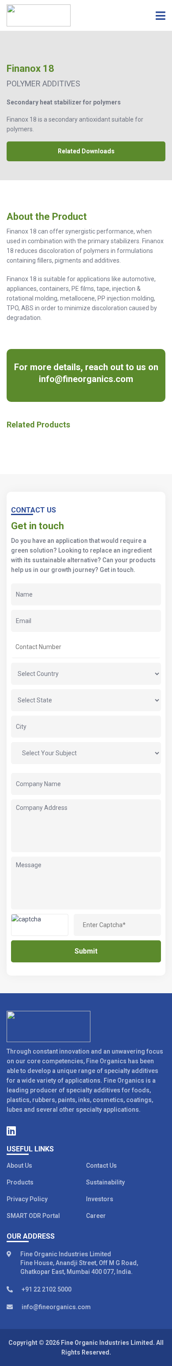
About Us (19, 1165)
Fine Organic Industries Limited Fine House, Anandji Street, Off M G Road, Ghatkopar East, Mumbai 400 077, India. (79, 1263)
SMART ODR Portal (33, 1215)
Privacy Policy (27, 1199)
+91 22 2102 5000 (46, 1289)
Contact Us (101, 1165)
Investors (99, 1199)
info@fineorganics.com (86, 379)
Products (20, 1182)
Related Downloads (86, 151)
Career (96, 1215)
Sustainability (105, 1182)
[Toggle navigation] (157, 15)
